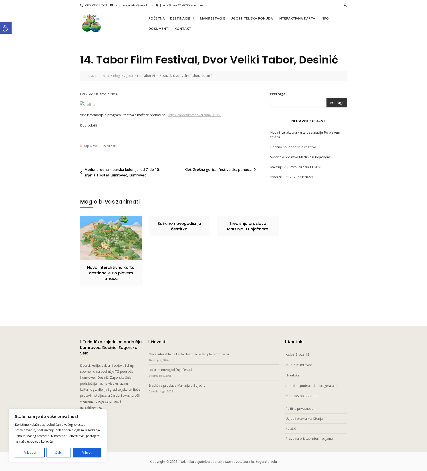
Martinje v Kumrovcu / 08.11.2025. (296, 167)
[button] (6, 28)
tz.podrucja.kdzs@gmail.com (133, 5)
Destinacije (180, 18)
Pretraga (277, 93)
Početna (157, 18)
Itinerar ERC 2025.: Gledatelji (292, 177)
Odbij (58, 452)
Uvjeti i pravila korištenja (304, 418)
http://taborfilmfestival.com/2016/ (194, 115)
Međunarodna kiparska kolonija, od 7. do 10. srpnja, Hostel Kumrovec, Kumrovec (122, 172)
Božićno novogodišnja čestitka (293, 147)
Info (325, 18)
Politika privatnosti (299, 408)
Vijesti (111, 146)
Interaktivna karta (296, 18)
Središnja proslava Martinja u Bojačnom (300, 157)
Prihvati (86, 452)
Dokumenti (159, 28)
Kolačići (290, 428)
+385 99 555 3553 (95, 5)
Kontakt (183, 28)
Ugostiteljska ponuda (252, 18)
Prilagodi (29, 452)
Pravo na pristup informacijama (309, 438)
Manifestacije (212, 18)
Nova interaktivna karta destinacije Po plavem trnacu (305, 134)
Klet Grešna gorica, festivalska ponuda (218, 169)
